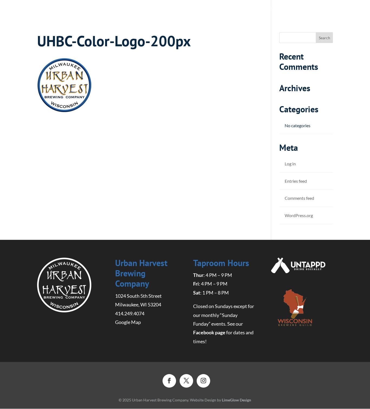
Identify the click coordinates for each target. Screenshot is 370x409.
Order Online (226, 8)
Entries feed (296, 181)
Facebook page (209, 332)
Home (157, 8)
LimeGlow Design (236, 400)
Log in (290, 163)
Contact (337, 8)
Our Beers (183, 8)
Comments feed (299, 198)
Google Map (128, 322)
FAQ (290, 8)
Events (310, 8)
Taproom (267, 8)
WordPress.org (299, 215)
